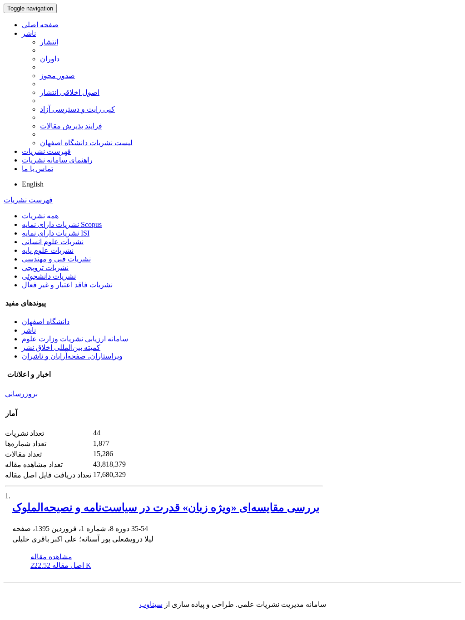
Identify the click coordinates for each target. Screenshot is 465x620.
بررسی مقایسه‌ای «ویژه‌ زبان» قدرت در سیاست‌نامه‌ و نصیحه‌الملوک (166, 507)
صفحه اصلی (40, 25)
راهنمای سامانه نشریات (57, 160)
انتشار (49, 42)
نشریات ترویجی (45, 267)
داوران (49, 59)
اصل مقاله (60, 565)
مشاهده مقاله (51, 557)
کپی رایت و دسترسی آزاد (77, 109)
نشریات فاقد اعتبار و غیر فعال (67, 285)
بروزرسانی (21, 394)
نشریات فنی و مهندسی (56, 259)
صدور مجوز (57, 75)
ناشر (29, 33)
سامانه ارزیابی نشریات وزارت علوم (75, 339)
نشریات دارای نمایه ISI (55, 233)
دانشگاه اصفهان (45, 321)
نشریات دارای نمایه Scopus (62, 224)
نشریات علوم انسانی (53, 242)
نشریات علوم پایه (48, 250)
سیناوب (151, 604)
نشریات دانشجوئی (49, 276)
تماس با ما (37, 168)
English (33, 184)
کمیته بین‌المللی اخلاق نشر (61, 347)
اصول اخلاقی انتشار (69, 92)
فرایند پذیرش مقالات (71, 126)
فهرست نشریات (46, 151)
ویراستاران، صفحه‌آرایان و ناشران (72, 356)
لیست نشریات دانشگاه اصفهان (86, 143)
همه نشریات (40, 216)
